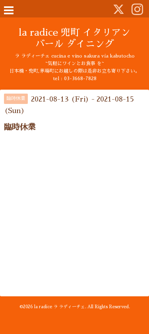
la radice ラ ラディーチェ (59, 307)
